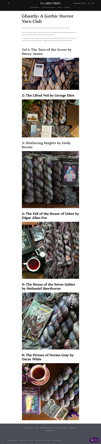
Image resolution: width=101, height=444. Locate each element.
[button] (9, 3)
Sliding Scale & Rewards (46, 427)
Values (56, 427)
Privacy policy (30, 440)
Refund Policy (72, 427)
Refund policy (22, 440)
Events (37, 427)
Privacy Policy (63, 427)
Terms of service (38, 440)
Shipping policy (47, 440)
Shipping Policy (50, 430)
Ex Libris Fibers (14, 440)
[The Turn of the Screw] (50, 90)
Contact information (56, 440)
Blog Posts (30, 427)
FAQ (25, 427)
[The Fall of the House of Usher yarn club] (50, 279)
